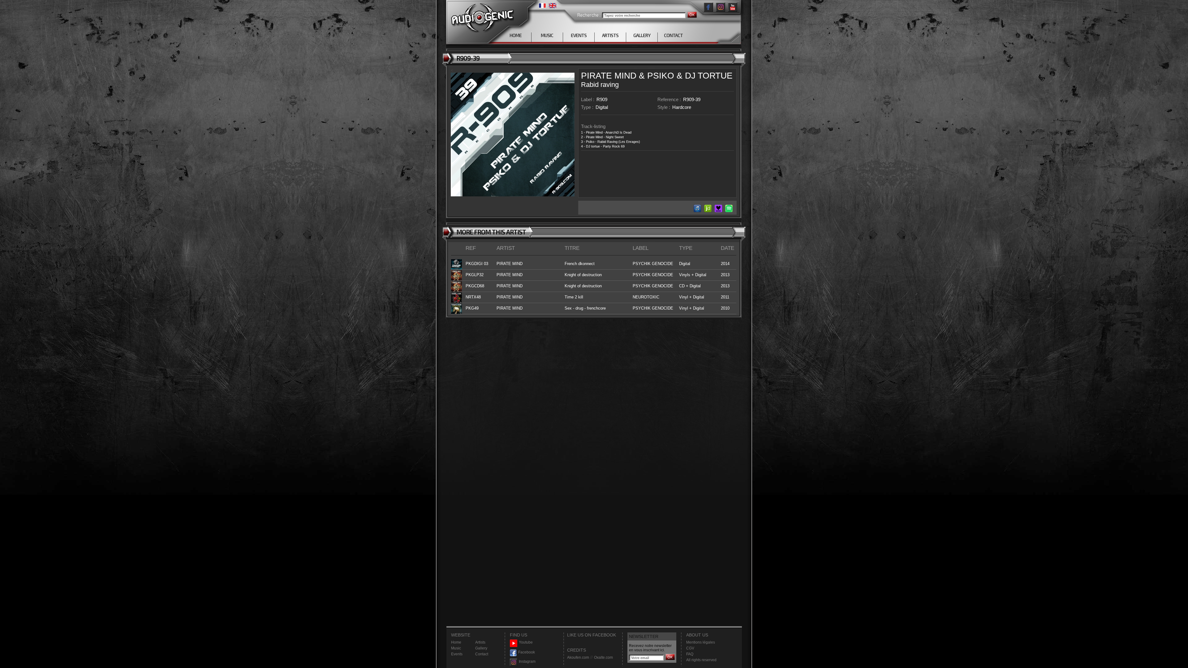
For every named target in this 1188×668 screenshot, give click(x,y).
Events (457, 654)
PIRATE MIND (608, 75)
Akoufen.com (578, 657)
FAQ (689, 654)
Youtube (526, 642)
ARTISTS (610, 35)
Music (456, 648)
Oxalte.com (603, 657)
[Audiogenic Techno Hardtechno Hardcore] (481, 16)
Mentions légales (700, 642)
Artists (480, 642)
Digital (602, 107)
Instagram (527, 661)
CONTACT (673, 35)
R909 (601, 99)
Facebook (526, 652)
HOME (516, 35)
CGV (690, 648)
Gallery (481, 648)
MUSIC (547, 35)
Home (456, 642)
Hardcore (681, 107)
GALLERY (641, 35)
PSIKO (660, 75)
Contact (481, 654)
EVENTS (579, 35)
